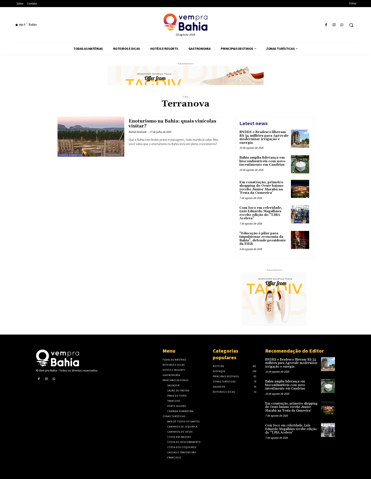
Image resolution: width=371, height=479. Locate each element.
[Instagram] (334, 25)
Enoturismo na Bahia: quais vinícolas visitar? (172, 123)
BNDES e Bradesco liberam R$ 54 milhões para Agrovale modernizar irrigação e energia (264, 137)
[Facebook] (326, 25)
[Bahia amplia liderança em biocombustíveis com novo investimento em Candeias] (300, 164)
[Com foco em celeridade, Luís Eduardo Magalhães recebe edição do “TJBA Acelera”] (300, 214)
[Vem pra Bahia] (185, 22)
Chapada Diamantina (70, 155)
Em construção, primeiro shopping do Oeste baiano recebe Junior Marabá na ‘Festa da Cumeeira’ (261, 187)
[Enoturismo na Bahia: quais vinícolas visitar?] (91, 137)
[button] (351, 25)
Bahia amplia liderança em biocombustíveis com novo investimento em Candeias (262, 161)
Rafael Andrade (137, 132)
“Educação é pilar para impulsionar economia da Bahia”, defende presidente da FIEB (262, 238)
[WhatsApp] (342, 25)
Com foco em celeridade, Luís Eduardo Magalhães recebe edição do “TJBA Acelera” (260, 213)
